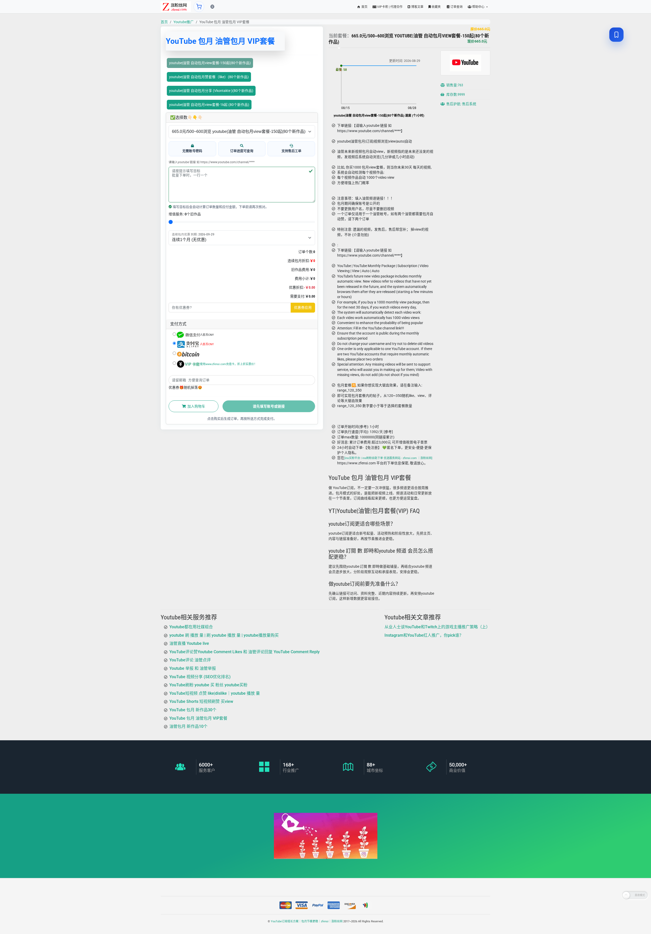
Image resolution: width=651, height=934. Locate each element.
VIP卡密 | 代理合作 (389, 7)
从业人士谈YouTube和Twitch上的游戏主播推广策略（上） (437, 626)
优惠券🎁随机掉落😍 (185, 387)
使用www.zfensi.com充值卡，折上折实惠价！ (228, 364)
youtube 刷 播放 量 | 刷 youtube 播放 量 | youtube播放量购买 (224, 635)
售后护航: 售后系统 (461, 104)
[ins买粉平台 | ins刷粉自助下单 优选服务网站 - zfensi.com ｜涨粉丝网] (388, 458)
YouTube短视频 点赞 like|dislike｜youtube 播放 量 (214, 693)
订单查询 (456, 7)
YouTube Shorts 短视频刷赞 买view (201, 701)
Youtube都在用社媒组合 (191, 626)
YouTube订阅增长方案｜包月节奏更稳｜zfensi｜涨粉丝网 (307, 921)
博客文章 (416, 7)
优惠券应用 (303, 307)
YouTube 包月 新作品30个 (192, 709)
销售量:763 (454, 85)
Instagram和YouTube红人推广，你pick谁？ (423, 635)
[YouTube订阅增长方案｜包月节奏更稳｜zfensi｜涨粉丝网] (176, 6)
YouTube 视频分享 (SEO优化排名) (200, 676)
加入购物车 (196, 406)
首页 (364, 7)
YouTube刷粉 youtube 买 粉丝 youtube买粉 (208, 684)
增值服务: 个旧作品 (185, 214)
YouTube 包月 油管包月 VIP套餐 (198, 718)
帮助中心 (478, 7)
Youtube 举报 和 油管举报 (192, 668)
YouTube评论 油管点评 (190, 660)
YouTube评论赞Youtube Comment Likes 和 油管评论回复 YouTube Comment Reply (244, 651)
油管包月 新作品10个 (188, 726)
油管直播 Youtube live (189, 643)
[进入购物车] (199, 6)
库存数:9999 (455, 95)
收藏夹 (436, 7)
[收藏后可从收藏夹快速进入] (616, 34)
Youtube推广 (183, 22)
